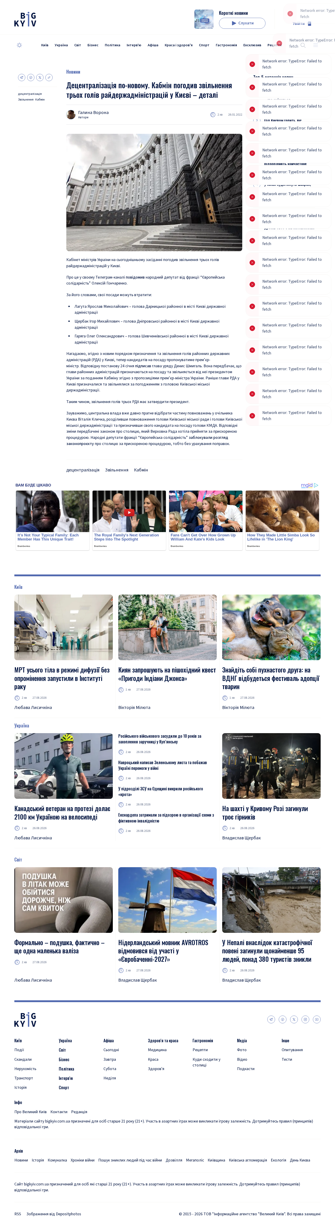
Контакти (58, 1112)
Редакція (79, 1112)
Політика (112, 45)
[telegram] (271, 1019)
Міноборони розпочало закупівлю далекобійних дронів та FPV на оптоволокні (289, 221)
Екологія (278, 1160)
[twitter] (294, 1019)
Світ (77, 45)
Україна (61, 45)
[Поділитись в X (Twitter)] (40, 77)
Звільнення (26, 100)
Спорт (204, 45)
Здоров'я (156, 1069)
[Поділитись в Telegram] (21, 77)
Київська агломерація (248, 1160)
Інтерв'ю (134, 45)
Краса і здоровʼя (179, 45)
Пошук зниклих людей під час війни (130, 1160)
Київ (44, 45)
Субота (109, 1069)
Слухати (246, 23)
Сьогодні (111, 1050)
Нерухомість (25, 1069)
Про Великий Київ (30, 1112)
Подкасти (246, 1069)
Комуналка (57, 1160)
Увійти (299, 23)
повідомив (135, 277)
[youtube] (317, 1019)
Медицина (157, 1050)
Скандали (23, 1059)
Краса (153, 1059)
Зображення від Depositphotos (53, 1214)
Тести (287, 1059)
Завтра (109, 1059)
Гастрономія (226, 45)
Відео (242, 1059)
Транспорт (23, 1078)
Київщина (216, 1160)
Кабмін (40, 100)
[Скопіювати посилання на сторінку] (49, 77)
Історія (20, 1087)
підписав (143, 366)
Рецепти (200, 1050)
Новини (73, 71)
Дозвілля (174, 1160)
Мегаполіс (195, 1160)
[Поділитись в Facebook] (30, 77)
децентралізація (30, 94)
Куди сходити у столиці (206, 1062)
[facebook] (282, 1019)
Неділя (109, 1078)
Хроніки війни (83, 1160)
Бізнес (93, 45)
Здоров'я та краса (163, 1040)
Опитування (292, 1050)
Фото (242, 1050)
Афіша (153, 45)
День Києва (300, 1160)
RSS (17, 1214)
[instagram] (305, 1019)
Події (19, 1050)
